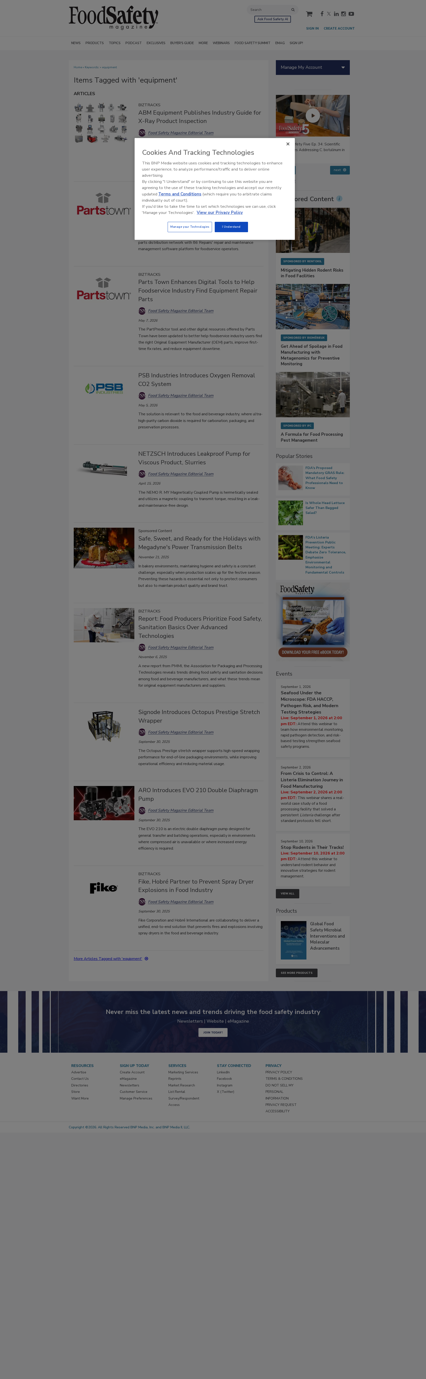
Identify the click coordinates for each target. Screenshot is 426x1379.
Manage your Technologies (189, 227)
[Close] (288, 144)
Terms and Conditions (179, 194)
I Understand (231, 227)
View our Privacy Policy (220, 212)
